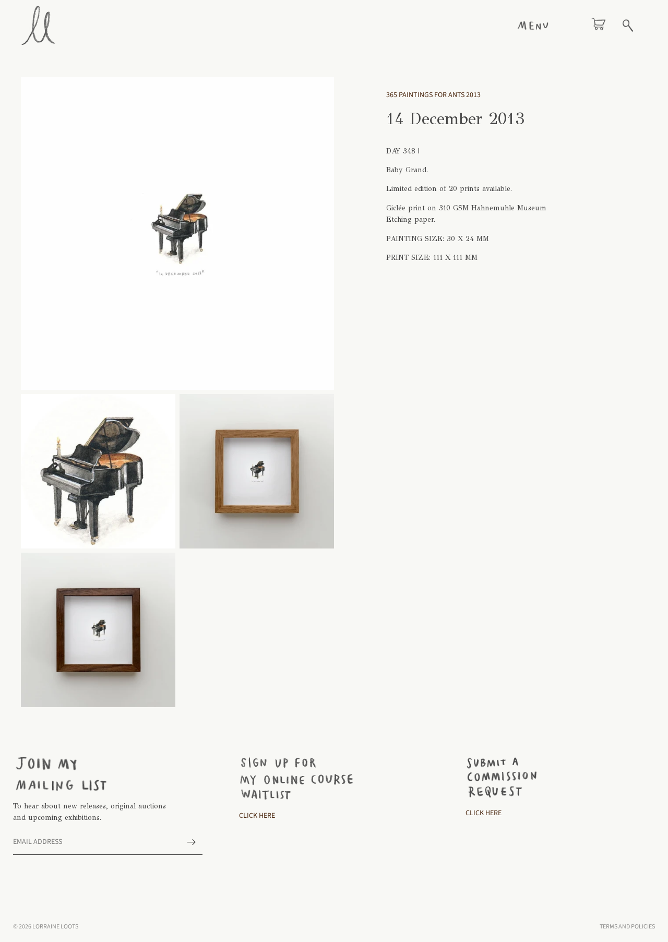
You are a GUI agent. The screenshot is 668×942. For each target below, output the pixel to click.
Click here (484, 813)
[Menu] (533, 25)
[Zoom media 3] (257, 471)
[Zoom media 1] (177, 233)
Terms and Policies (627, 926)
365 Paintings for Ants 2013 (433, 95)
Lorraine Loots (55, 926)
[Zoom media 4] (98, 630)
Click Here (257, 815)
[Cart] (599, 25)
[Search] (628, 25)
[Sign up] (191, 842)
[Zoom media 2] (98, 471)
